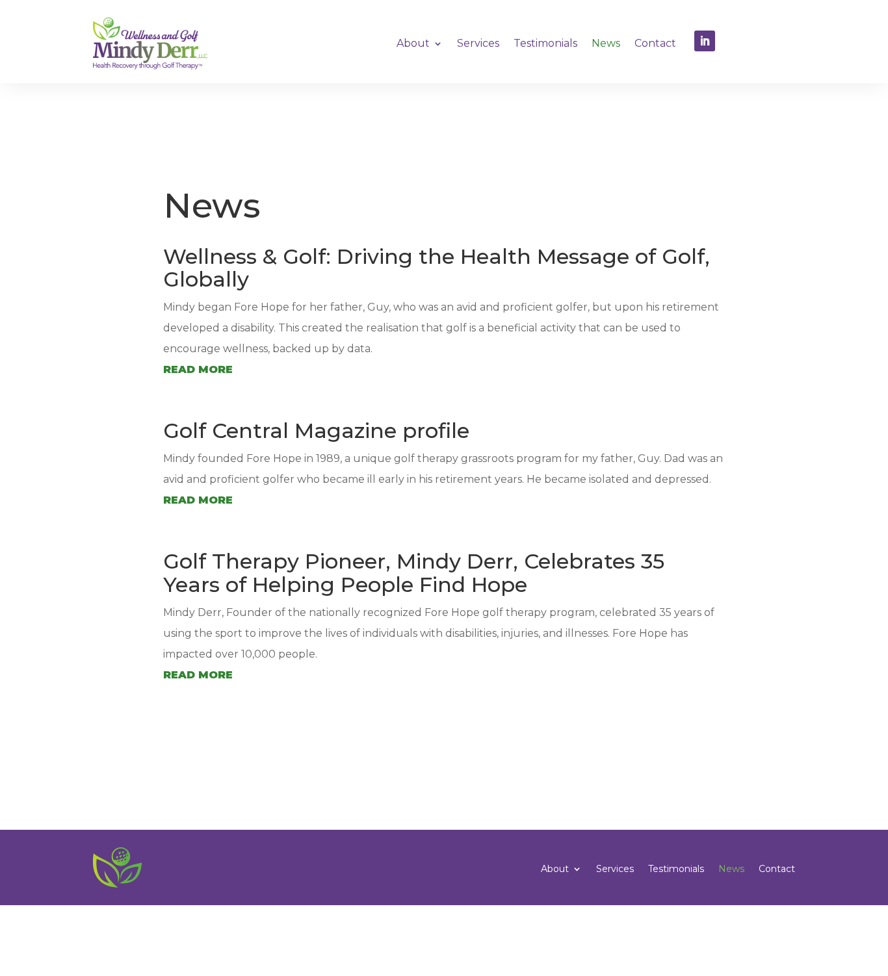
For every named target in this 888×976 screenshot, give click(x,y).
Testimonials (545, 43)
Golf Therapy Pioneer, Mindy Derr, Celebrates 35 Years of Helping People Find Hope (413, 572)
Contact (655, 43)
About (413, 43)
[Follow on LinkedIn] (704, 41)
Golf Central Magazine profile (316, 430)
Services (478, 43)
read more (198, 369)
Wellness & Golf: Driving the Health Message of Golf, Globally (436, 268)
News (606, 43)
